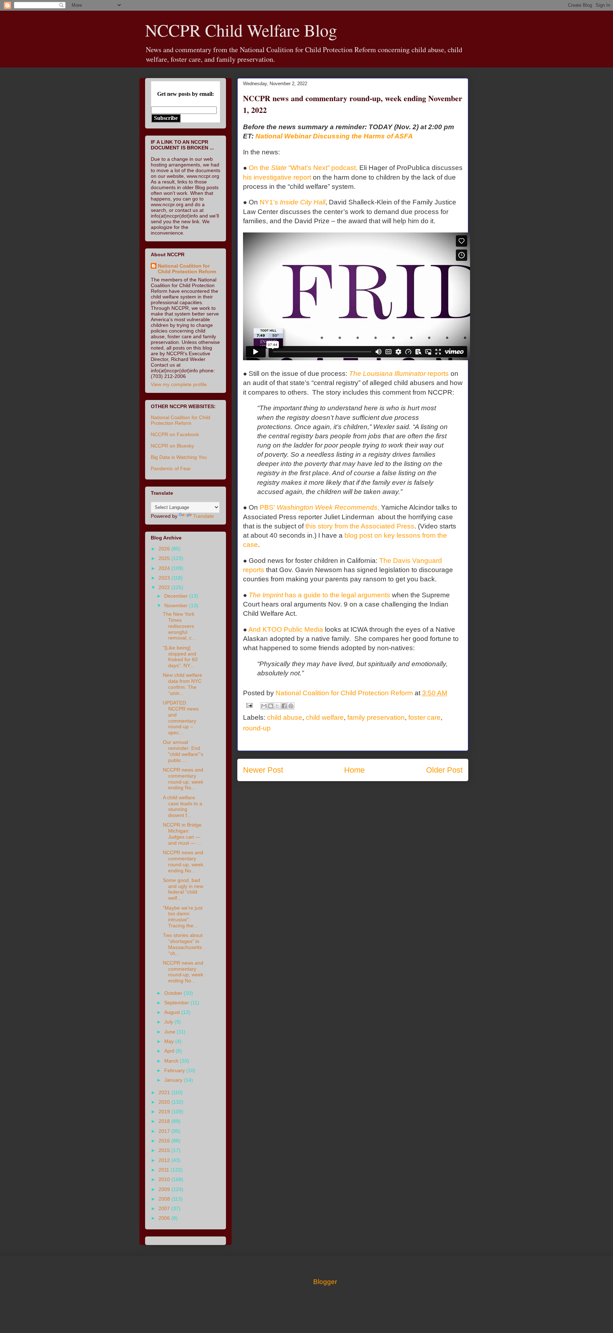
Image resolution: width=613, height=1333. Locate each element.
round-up (257, 728)
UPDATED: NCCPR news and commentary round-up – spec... (181, 717)
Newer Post (263, 770)
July (169, 1022)
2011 (165, 1170)
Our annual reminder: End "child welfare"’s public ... (183, 751)
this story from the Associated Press (359, 526)
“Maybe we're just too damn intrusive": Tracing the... (183, 916)
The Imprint (319, 595)
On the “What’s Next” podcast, (303, 167)
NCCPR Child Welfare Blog (241, 29)
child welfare (325, 717)
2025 (165, 558)
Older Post (444, 770)
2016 (165, 1140)
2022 (165, 587)
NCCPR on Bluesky (172, 446)
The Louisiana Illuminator (399, 373)
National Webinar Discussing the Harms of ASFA (334, 136)
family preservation (376, 717)
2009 (165, 1189)
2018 (165, 1121)
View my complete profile (179, 384)
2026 (165, 549)
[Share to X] (277, 705)
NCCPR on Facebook (175, 434)
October (174, 993)
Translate (203, 516)
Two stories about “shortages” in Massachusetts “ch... (183, 944)
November (176, 605)
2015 (165, 1150)
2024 (165, 568)
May (169, 1041)
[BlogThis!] (270, 705)
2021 (165, 1092)
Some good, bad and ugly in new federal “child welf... (183, 889)
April (170, 1051)
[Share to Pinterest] (290, 705)
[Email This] (263, 705)
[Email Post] (248, 705)
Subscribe (166, 118)
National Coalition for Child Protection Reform (187, 268)
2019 (165, 1111)
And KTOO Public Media (285, 629)
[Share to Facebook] (284, 705)
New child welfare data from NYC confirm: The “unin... (182, 684)
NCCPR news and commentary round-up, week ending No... (183, 778)
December (176, 596)
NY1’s (292, 202)
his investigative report (277, 177)
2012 (165, 1160)
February (175, 1070)
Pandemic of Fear (171, 468)
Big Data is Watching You (179, 457)
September (177, 1002)
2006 (165, 1218)
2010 (165, 1179)
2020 (165, 1102)
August (172, 1012)
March (172, 1061)
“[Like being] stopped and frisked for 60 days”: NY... (180, 656)
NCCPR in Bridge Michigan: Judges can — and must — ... (182, 833)
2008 (165, 1199)
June (170, 1032)
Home (354, 770)
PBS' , (319, 507)
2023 (165, 578)
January (174, 1080)
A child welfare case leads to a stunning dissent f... (182, 806)
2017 (165, 1131)
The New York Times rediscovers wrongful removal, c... (179, 626)
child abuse (284, 717)
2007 (165, 1208)
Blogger (325, 1281)
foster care (424, 717)
